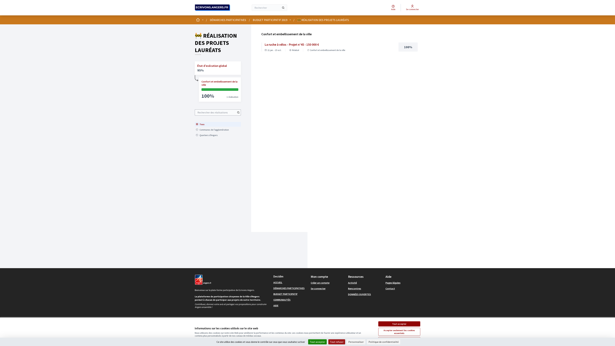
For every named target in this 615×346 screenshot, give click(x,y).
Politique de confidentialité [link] (384, 341)
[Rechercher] (283, 8)
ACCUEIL (277, 282)
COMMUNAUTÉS (282, 299)
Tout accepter (399, 323)
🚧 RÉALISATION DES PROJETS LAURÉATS (323, 20)
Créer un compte (320, 282)
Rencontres (354, 288)
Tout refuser (337, 341)
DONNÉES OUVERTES (359, 294)
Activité (352, 282)
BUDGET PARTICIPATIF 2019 (270, 20)
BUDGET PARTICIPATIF (285, 294)
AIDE (275, 305)
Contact (390, 288)
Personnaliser (356, 341)
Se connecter (318, 288)
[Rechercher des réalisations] (238, 112)
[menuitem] (218, 124)
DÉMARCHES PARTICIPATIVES (228, 20)
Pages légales (392, 282)
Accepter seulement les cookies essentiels (399, 332)
